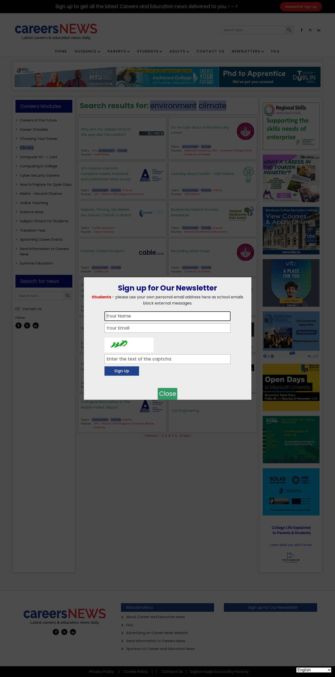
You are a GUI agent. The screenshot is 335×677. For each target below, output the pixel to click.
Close (167, 393)
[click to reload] (129, 343)
